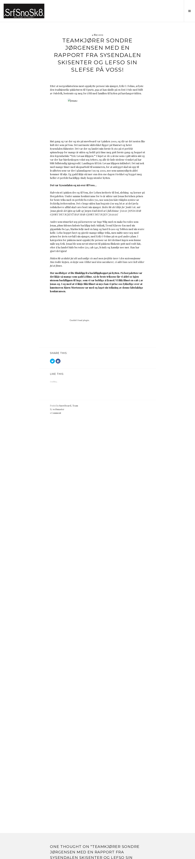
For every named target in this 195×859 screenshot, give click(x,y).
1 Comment (55, 413)
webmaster (58, 409)
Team (75, 405)
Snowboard (65, 405)
